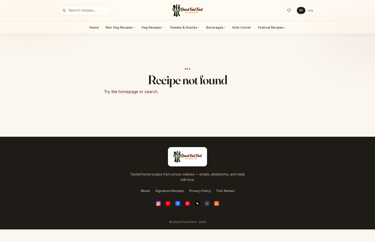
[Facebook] (178, 203)
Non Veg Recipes (120, 27)
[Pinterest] (187, 203)
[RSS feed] (216, 203)
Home (94, 27)
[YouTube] (168, 203)
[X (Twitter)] (197, 203)
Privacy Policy (200, 191)
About (145, 191)
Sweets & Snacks (184, 27)
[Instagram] (158, 203)
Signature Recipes (169, 191)
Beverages (215, 27)
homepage (128, 91)
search (151, 91)
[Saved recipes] (289, 10)
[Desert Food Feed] (187, 10)
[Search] (64, 10)
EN (301, 10)
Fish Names (225, 191)
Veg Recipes (152, 27)
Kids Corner (241, 27)
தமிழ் (310, 10)
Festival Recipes (272, 27)
